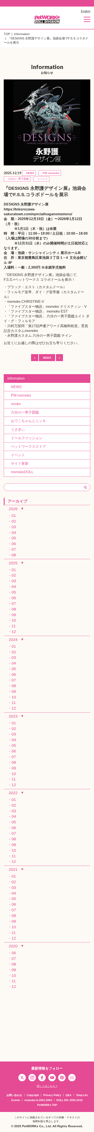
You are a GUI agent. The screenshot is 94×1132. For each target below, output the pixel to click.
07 (14, 549)
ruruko (14, 404)
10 (14, 620)
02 (14, 521)
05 (14, 538)
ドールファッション (24, 438)
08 (14, 555)
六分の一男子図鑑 (23, 412)
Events (15, 1100)
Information (22, 34)
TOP (7, 34)
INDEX (47, 357)
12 (14, 631)
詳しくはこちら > (47, 1086)
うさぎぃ (16, 429)
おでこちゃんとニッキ (26, 421)
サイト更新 (17, 463)
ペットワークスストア (26, 446)
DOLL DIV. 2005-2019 (69, 1100)
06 (14, 544)
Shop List (82, 1095)
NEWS (14, 387)
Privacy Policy (52, 1095)
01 (14, 515)
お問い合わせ (14, 1095)
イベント (16, 455)
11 (14, 626)
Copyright (33, 1095)
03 (14, 527)
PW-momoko (19, 395)
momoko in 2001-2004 (38, 1100)
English (85, 11)
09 (14, 615)
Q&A (68, 1095)
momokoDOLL (20, 472)
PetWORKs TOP (47, 1105)
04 (14, 532)
